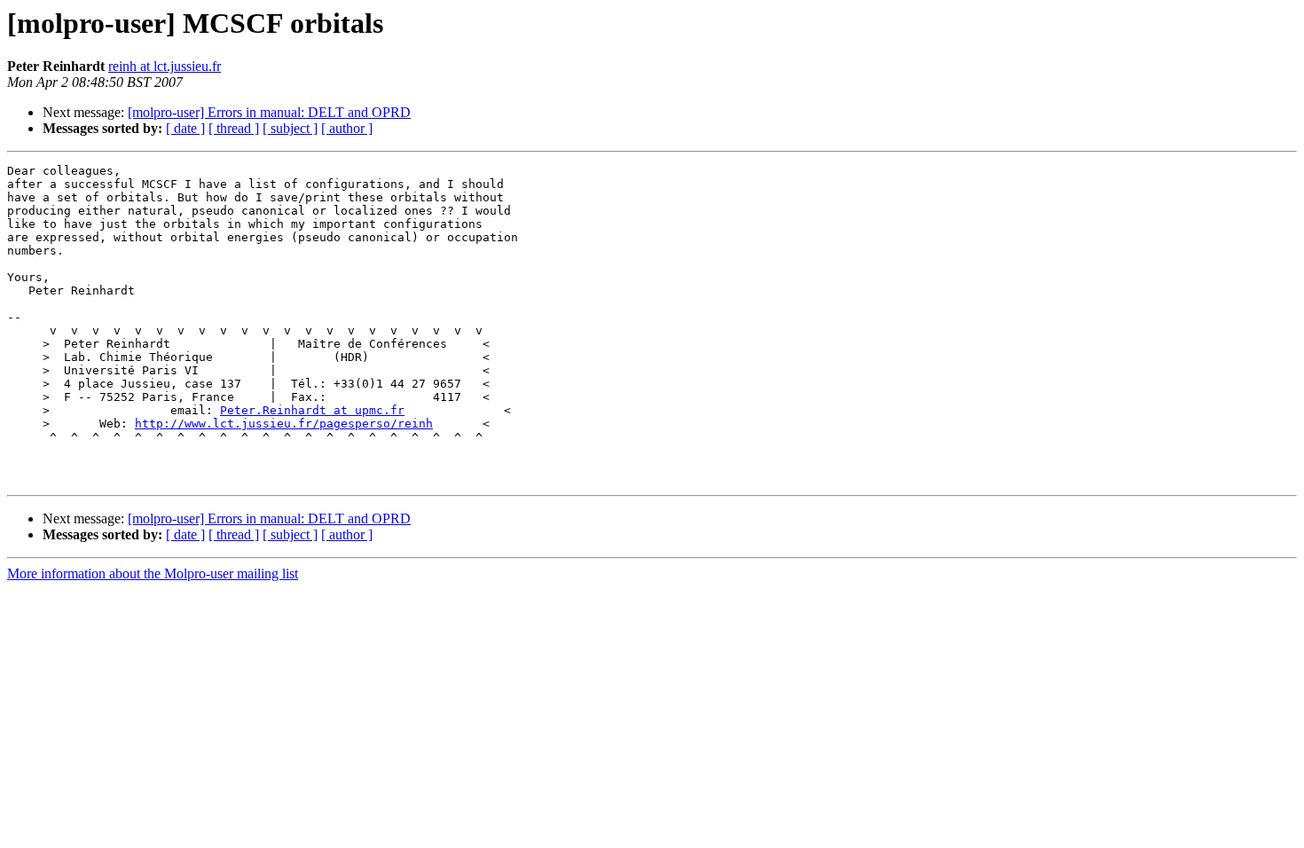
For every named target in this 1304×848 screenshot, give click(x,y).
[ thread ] (233, 128)
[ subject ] (290, 128)
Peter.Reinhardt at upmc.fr (312, 410)
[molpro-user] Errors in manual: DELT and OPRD (269, 112)
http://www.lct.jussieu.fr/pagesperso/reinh (284, 423)
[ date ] (185, 128)
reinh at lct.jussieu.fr (164, 66)
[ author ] (347, 128)
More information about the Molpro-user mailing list (152, 573)
